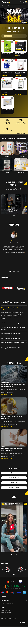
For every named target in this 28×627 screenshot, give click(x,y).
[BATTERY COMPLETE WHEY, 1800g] (20, 65)
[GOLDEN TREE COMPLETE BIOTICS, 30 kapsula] (7, 102)
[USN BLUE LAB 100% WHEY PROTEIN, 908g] (7, 65)
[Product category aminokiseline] (20, 166)
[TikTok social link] (25, 624)
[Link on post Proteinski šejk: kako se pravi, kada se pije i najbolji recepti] (14, 407)
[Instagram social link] (21, 624)
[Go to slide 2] (12, 556)
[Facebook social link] (20, 624)
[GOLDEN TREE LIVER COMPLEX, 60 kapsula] (20, 83)
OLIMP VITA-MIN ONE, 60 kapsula (6, 90)
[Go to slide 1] (11, 22)
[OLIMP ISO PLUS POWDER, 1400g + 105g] (7, 46)
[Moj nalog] (19, 2)
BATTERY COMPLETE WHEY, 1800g (19, 72)
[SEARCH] (24, 5)
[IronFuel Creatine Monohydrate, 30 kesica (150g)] (20, 46)
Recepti (2, 416)
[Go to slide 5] (14, 271)
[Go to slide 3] (14, 22)
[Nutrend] (6, 289)
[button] (2, 16)
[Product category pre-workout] (20, 150)
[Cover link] (10, 204)
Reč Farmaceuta (4, 384)
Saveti (2, 448)
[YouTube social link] (23, 624)
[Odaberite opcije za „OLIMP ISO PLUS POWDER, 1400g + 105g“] (11, 42)
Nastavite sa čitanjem (6, 396)
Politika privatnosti (5, 612)
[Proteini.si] (19, 289)
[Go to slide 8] (18, 271)
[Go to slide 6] (15, 271)
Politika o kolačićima (5, 614)
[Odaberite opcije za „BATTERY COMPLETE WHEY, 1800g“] (24, 60)
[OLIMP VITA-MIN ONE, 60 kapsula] (7, 83)
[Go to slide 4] (15, 22)
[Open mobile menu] (22, 2)
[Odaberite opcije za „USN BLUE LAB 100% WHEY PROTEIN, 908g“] (11, 60)
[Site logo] (6, 2)
